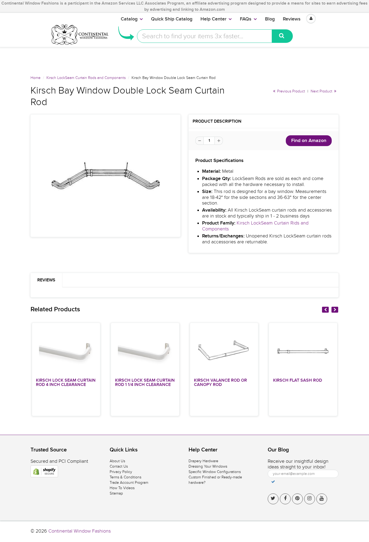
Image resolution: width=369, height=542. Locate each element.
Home (36, 77)
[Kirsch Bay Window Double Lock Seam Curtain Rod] (105, 176)
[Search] (282, 36)
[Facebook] (285, 498)
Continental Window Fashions (79, 531)
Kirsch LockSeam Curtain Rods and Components (86, 77)
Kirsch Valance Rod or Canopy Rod (220, 382)
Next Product (322, 91)
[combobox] (204, 36)
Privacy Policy (121, 471)
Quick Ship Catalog (171, 19)
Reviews (292, 19)
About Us (117, 461)
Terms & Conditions (125, 477)
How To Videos (122, 488)
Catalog (129, 19)
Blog (270, 19)
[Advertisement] (184, 59)
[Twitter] (273, 498)
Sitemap (116, 493)
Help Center (213, 19)
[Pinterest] (297, 498)
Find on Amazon (308, 140)
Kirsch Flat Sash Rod (297, 380)
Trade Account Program (129, 482)
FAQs (245, 19)
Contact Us (119, 466)
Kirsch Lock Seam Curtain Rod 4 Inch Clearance (66, 382)
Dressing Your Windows (208, 466)
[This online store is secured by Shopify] (44, 471)
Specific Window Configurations (215, 471)
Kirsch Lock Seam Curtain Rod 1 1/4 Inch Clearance (145, 382)
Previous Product (290, 91)
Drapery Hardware (203, 461)
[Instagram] (309, 498)
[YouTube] (321, 498)
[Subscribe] (273, 481)
